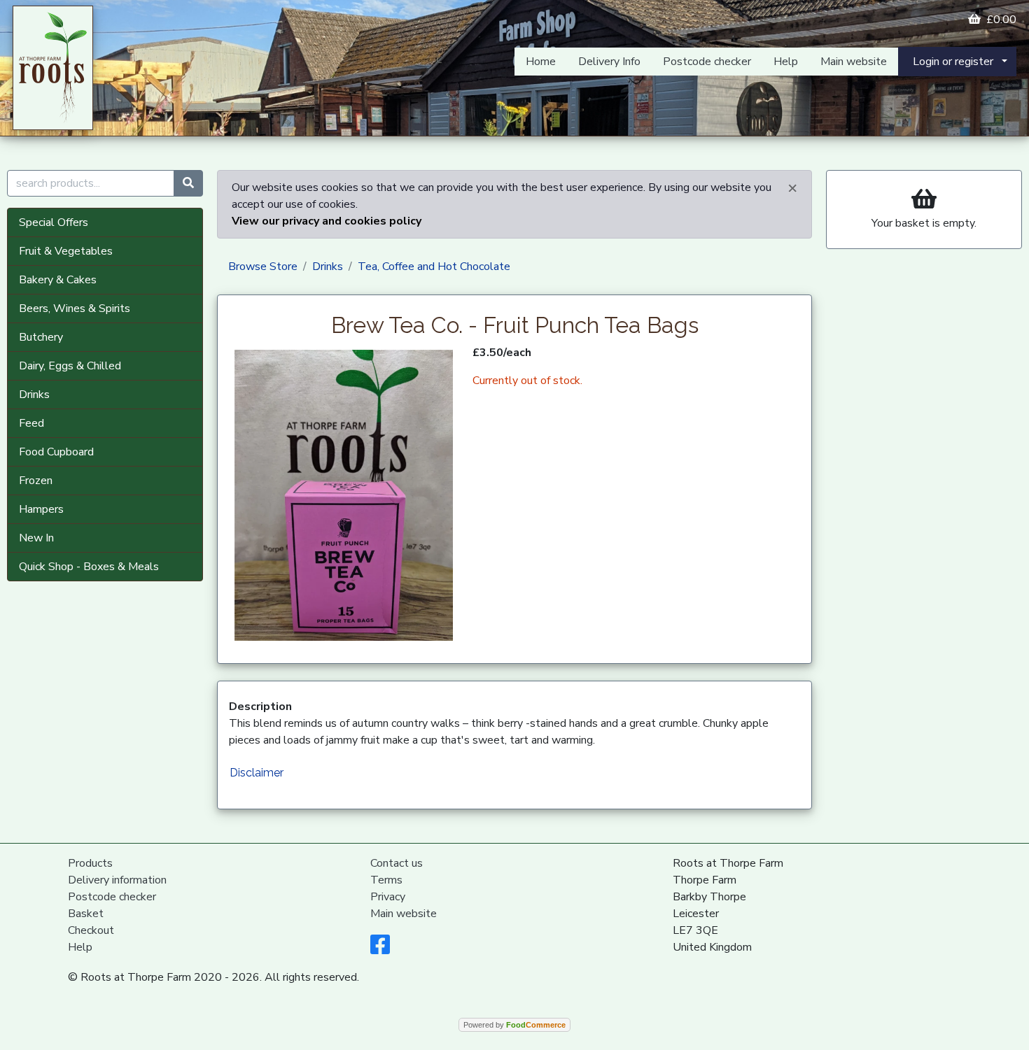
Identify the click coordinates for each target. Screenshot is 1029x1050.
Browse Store (263, 266)
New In (36, 538)
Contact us (396, 863)
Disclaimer (257, 772)
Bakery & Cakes (58, 280)
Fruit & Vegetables (66, 251)
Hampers (41, 509)
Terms (386, 880)
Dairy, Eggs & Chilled (70, 366)
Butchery (41, 337)
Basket (86, 913)
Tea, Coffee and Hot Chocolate (434, 266)
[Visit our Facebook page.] (380, 949)
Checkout (91, 930)
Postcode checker (707, 61)
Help (786, 61)
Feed (31, 423)
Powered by (514, 1025)
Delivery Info (609, 61)
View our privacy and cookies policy (326, 221)
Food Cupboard (56, 452)
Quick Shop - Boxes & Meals (89, 566)
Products (90, 863)
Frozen (35, 480)
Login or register (953, 61)
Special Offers (53, 222)
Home (541, 61)
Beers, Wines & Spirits (74, 308)
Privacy (387, 896)
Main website (853, 61)
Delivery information (117, 880)
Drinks (34, 394)
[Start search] (188, 183)
